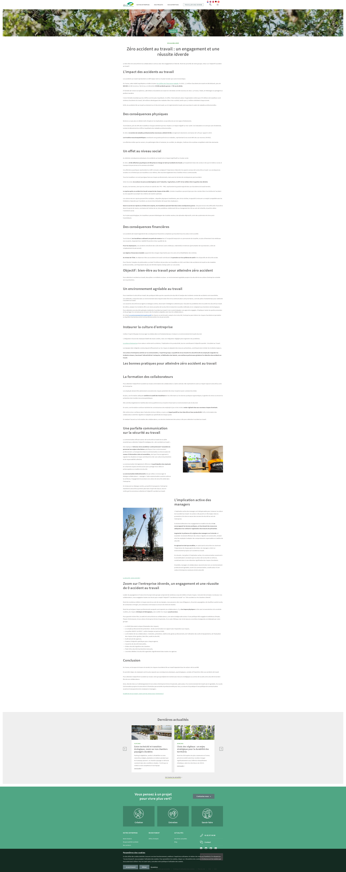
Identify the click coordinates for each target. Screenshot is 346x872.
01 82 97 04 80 (210, 835)
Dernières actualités (180, 839)
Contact (208, 842)
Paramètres (154, 867)
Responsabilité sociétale (130, 842)
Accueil (125, 12)
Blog (175, 842)
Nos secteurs (127, 845)
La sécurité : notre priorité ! (131, 578)
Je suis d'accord (130, 867)
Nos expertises (173, 4)
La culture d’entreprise (130, 343)
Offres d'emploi (154, 839)
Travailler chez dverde (193, 5)
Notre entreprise (143, 4)
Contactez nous (203, 796)
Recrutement (154, 833)
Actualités (134, 12)
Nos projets (158, 4)
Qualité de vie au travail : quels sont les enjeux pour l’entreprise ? (143, 694)
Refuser (144, 867)
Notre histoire (127, 839)
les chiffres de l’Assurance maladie (168, 83)
